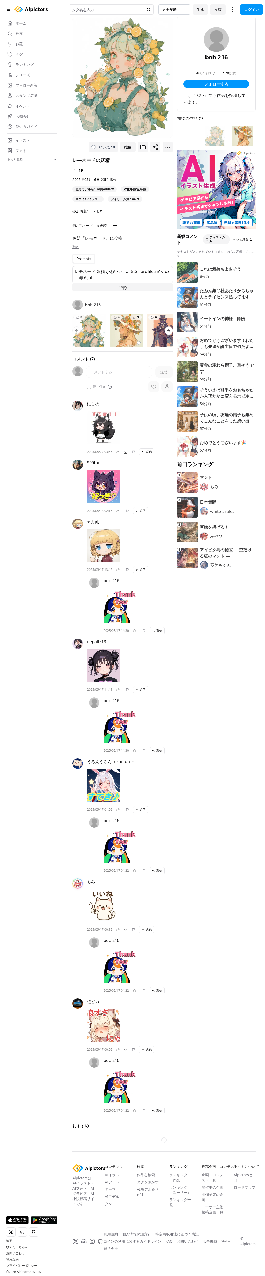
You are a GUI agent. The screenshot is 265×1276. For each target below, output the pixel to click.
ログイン (251, 9)
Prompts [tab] (84, 258)
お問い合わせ (15, 1253)
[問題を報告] (133, 451)
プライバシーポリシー (21, 1266)
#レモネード (82, 225)
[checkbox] (89, 387)
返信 (149, 452)
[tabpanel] (122, 278)
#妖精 (102, 225)
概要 (9, 1241)
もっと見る (240, 239)
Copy (123, 287)
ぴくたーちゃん (17, 1247)
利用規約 (12, 1259)
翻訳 (75, 247)
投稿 (218, 9)
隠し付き (99, 387)
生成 (200, 9)
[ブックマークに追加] (143, 147)
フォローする (216, 84)
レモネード (101, 211)
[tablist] (83, 259)
